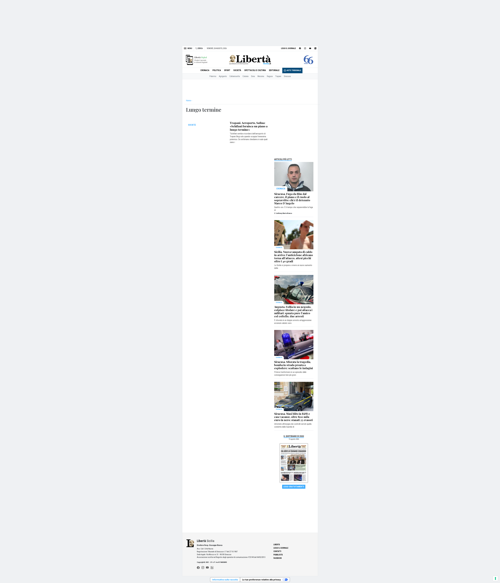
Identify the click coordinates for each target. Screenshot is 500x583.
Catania (245, 76)
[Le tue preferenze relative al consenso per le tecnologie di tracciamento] (495, 578)
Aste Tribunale (293, 70)
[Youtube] (207, 567)
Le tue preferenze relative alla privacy (261, 579)
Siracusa (287, 76)
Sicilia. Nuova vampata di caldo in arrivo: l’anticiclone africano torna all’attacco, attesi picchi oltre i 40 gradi (293, 256)
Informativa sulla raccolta (225, 579)
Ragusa (270, 76)
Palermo (212, 76)
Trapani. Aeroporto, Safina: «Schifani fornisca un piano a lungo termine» (249, 126)
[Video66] (308, 60)
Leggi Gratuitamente (293, 486)
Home (188, 100)
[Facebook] (198, 567)
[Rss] (212, 567)
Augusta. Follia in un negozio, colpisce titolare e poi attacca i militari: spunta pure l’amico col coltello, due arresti (293, 311)
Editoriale (274, 70)
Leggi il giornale (288, 48)
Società (237, 70)
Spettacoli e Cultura (255, 70)
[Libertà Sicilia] (250, 59)
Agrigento (223, 76)
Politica (217, 70)
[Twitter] (202, 567)
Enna (253, 76)
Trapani (278, 76)
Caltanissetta (234, 76)
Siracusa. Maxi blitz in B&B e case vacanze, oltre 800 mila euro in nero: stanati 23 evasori (293, 417)
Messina (260, 76)
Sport (227, 70)
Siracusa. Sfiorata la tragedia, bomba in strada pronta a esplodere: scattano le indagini (293, 365)
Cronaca (204, 70)
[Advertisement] (250, 21)
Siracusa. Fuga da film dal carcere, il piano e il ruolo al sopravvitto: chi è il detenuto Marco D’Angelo (292, 198)
